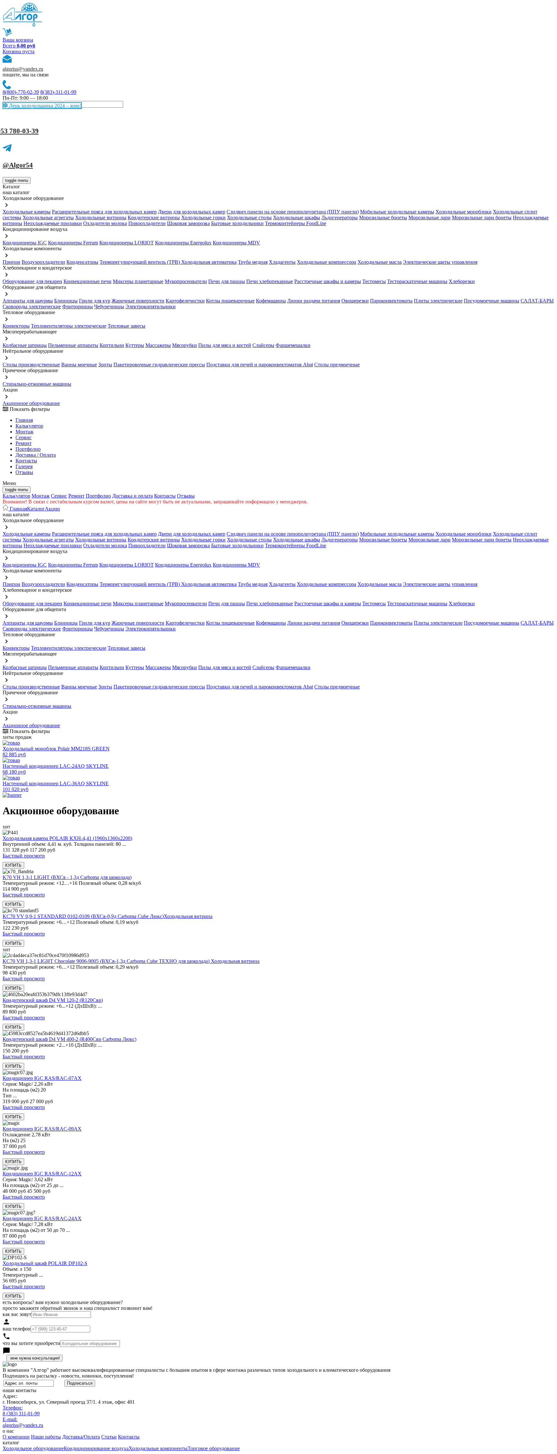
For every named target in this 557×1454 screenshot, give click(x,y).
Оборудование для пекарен (32, 281)
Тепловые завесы (126, 326)
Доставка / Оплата (35, 455)
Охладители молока (105, 223)
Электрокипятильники (150, 306)
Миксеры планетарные (138, 281)
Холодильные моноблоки (463, 211)
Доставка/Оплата (81, 1436)
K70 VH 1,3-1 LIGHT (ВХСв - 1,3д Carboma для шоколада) (67, 877)
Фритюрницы (77, 306)
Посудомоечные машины (491, 300)
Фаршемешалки (293, 345)
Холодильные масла (379, 262)
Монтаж (24, 431)
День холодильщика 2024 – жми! (44, 105)
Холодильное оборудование (33, 1448)
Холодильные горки (203, 217)
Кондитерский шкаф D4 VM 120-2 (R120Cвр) (53, 1000)
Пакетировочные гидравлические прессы (159, 364)
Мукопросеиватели (186, 281)
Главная (24, 420)
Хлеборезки (462, 281)
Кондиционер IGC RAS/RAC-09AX (42, 1129)
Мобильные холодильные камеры (397, 211)
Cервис (23, 437)
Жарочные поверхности (138, 300)
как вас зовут (17, 1314)
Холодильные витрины (100, 217)
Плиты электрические (438, 300)
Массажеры (158, 345)
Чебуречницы (109, 306)
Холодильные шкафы (296, 217)
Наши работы (46, 1436)
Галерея (24, 466)
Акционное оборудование (31, 403)
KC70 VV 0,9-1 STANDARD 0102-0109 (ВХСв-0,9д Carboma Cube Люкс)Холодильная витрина (107, 916)
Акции (52, 508)
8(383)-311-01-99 (58, 92)
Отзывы (24, 472)
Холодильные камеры (27, 211)
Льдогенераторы (339, 217)
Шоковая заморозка (188, 223)
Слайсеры (263, 345)
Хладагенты (282, 262)
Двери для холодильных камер (191, 211)
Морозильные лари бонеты (482, 217)
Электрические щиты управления (440, 262)
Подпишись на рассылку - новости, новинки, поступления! (68, 1376)
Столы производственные (31, 364)
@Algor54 (18, 165)
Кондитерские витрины (154, 217)
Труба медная (253, 262)
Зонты (105, 364)
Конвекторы (16, 326)
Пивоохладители (147, 223)
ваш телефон (17, 1328)
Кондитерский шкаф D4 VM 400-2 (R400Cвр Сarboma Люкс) (69, 1039)
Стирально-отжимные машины (37, 384)
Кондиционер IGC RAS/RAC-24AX (42, 1218)
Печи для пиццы (226, 281)
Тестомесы (374, 281)
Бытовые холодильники (237, 223)
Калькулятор (29, 426)
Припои (11, 262)
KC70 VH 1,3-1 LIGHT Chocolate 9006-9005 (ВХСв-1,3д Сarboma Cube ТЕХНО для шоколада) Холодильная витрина (131, 961)
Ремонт (23, 443)
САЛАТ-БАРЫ (537, 300)
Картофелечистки (185, 300)
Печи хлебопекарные (269, 281)
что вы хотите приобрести (31, 1343)
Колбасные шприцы (25, 345)
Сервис (59, 496)
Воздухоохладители (43, 262)
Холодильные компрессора (326, 262)
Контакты (26, 460)
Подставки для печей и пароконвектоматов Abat (259, 364)
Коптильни (112, 345)
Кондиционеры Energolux (183, 242)
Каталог (36, 508)
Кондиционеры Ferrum (73, 242)
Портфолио (28, 449)
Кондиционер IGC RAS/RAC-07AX (42, 1078)
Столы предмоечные (337, 364)
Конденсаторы (82, 262)
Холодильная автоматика (209, 262)
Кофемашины (271, 300)
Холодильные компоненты (158, 1448)
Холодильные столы (249, 217)
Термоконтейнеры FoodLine (295, 223)
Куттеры (134, 345)
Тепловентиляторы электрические (68, 326)
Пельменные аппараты (73, 345)
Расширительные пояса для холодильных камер (104, 211)
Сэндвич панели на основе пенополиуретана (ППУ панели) (293, 211)
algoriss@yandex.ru (23, 69)
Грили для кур (94, 300)
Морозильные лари (429, 217)
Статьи (109, 1436)
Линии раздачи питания (313, 300)
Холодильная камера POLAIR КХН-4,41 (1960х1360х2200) (67, 838)
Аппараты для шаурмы (28, 300)
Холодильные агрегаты (48, 217)
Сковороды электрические (32, 306)
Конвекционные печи (88, 281)
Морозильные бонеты (383, 217)
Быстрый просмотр (24, 855)
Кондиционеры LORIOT (126, 242)
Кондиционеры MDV (236, 242)
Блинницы (66, 300)
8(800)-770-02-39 (21, 92)
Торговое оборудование (214, 1448)
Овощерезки (355, 300)
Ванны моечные (79, 364)
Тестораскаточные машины (417, 281)
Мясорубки (184, 345)
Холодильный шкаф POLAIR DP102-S (45, 1263)
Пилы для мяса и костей (224, 345)
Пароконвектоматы (391, 300)
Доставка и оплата (132, 496)
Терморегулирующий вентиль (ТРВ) (140, 262)
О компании (16, 1436)
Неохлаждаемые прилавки (53, 223)
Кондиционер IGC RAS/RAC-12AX (42, 1173)
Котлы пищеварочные (230, 300)
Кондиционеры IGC (25, 242)
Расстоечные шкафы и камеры (327, 281)
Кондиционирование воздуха (96, 1448)
